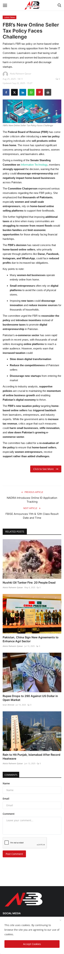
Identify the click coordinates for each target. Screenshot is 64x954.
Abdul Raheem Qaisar (13, 587)
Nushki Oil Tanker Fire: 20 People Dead (29, 582)
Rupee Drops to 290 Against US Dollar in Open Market (30, 698)
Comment (9, 813)
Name (6, 783)
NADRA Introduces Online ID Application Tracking (32, 499)
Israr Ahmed (8, 704)
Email (6, 798)
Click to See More (44, 469)
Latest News (9, 17)
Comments (10, 774)
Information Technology (34, 164)
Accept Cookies (32, 944)
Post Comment (14, 854)
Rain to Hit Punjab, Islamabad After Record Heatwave (31, 756)
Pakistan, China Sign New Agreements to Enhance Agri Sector (30, 639)
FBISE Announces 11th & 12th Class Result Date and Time (32, 515)
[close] (60, 920)
